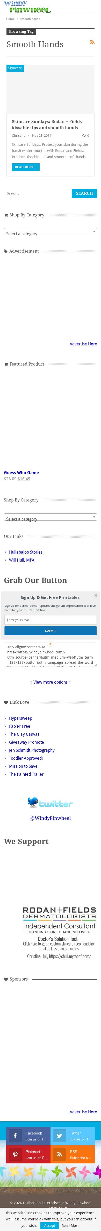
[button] (50, 598)
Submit (50, 631)
